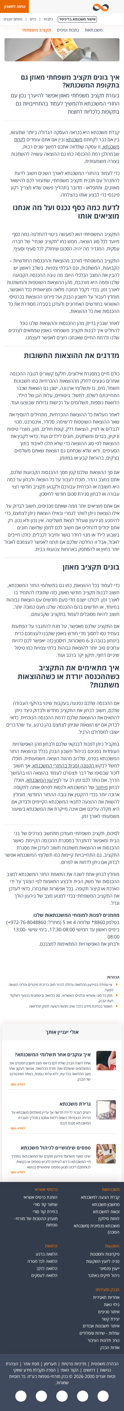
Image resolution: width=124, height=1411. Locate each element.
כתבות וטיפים (68, 30)
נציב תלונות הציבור (103, 1340)
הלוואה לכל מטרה (42, 1261)
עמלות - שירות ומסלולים (99, 1333)
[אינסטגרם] (21, 1397)
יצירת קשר (110, 1319)
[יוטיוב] (82, 1397)
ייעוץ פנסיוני (109, 1268)
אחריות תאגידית (106, 1297)
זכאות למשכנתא (106, 1211)
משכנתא (74, 139)
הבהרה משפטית (105, 1364)
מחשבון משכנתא (105, 1204)
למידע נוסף (16, 1084)
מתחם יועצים (13, 19)
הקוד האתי (69, 1370)
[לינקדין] (41, 1397)
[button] (14, 6)
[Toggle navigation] (118, 6)
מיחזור (101, 787)
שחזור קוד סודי (45, 1204)
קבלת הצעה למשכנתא (100, 1197)
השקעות (112, 1246)
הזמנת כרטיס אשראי (40, 1197)
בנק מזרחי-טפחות (111, 30)
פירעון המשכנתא (42, 780)
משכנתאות (93, 30)
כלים (33, 19)
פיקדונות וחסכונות (104, 1254)
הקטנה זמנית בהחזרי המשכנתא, (63, 765)
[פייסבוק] (102, 1397)
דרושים (89, 1370)
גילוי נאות (111, 1304)
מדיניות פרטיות (73, 1364)
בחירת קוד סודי (45, 1211)
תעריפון (50, 1364)
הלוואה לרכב (46, 1268)
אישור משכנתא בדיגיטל (77, 19)
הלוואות (51, 1246)
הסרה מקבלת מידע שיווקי (34, 1370)
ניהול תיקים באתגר (103, 1275)
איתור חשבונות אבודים (101, 1326)
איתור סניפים (108, 1312)
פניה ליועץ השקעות (102, 1261)
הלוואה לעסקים (44, 1275)
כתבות (48, 19)
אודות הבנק (109, 1347)
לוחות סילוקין (108, 1218)
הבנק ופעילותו (107, 1289)
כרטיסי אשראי (46, 1189)
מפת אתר (31, 1364)
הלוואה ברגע (46, 1254)
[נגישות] (61, 1397)
